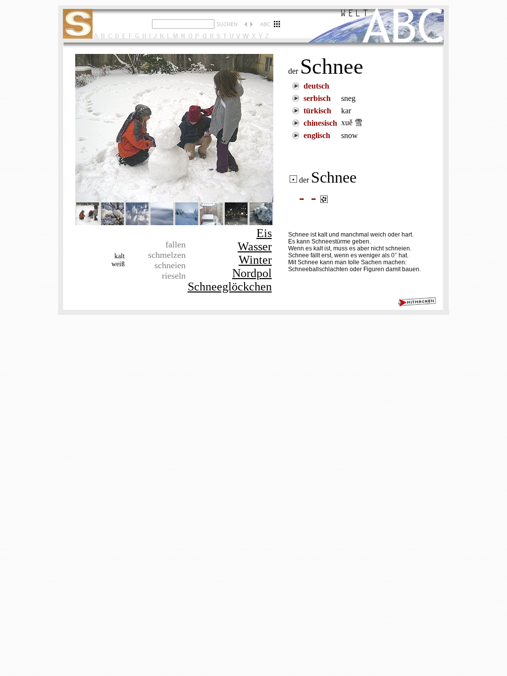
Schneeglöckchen (230, 286)
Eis (264, 233)
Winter (255, 259)
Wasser (255, 246)
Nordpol (252, 273)
